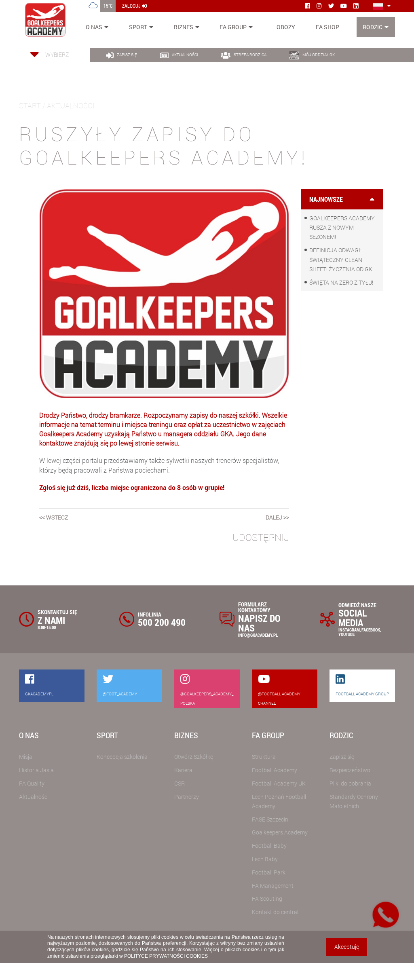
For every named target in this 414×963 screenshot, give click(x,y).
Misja (25, 756)
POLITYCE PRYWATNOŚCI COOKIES (166, 956)
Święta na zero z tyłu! (341, 282)
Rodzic (372, 27)
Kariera (183, 770)
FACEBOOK (370, 630)
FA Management (273, 885)
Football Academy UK (279, 783)
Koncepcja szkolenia (122, 756)
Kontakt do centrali (276, 912)
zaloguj (132, 5)
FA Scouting (267, 898)
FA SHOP (327, 27)
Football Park (268, 872)
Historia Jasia (36, 770)
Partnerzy (186, 796)
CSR (179, 783)
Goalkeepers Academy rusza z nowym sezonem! (342, 227)
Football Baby (269, 845)
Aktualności (34, 796)
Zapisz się (342, 756)
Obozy (286, 27)
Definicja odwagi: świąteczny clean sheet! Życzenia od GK (340, 259)
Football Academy (274, 770)
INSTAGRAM (349, 630)
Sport (138, 27)
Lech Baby (265, 859)
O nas (94, 27)
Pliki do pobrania (350, 783)
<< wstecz (53, 517)
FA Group (233, 27)
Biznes (183, 27)
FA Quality (31, 783)
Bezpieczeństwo (350, 770)
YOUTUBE (346, 634)
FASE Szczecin (270, 819)
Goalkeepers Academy (280, 832)
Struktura (264, 756)
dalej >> (277, 517)
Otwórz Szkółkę (193, 756)
